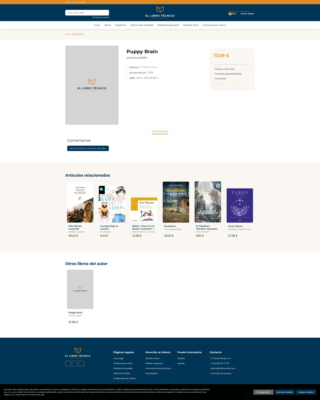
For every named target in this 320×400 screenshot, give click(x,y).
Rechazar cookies (285, 392)
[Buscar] (105, 12)
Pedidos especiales (154, 363)
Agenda (181, 363)
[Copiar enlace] (238, 84)
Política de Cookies (121, 373)
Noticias (181, 358)
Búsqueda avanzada (101, 17)
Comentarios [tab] (160, 131)
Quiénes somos (71, 2)
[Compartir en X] (221, 84)
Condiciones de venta (122, 363)
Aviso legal (118, 358)
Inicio (67, 34)
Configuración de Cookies (124, 378)
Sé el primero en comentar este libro (88, 148)
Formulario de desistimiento (158, 368)
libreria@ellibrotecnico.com (223, 368)
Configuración (263, 392)
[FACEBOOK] (68, 363)
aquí (42, 395)
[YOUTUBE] (81, 363)
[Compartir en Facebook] (216, 84)
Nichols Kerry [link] (136, 57)
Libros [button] (107, 25)
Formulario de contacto (221, 373)
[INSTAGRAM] (75, 363)
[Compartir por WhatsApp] (227, 84)
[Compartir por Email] (232, 84)
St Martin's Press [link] (148, 67)
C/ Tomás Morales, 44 (220, 358)
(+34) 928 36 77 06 (220, 363)
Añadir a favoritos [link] (224, 69)
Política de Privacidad (122, 368)
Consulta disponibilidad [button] (228, 73)
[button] (233, 12)
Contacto (82, 2)
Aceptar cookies (306, 392)
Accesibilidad (151, 373)
